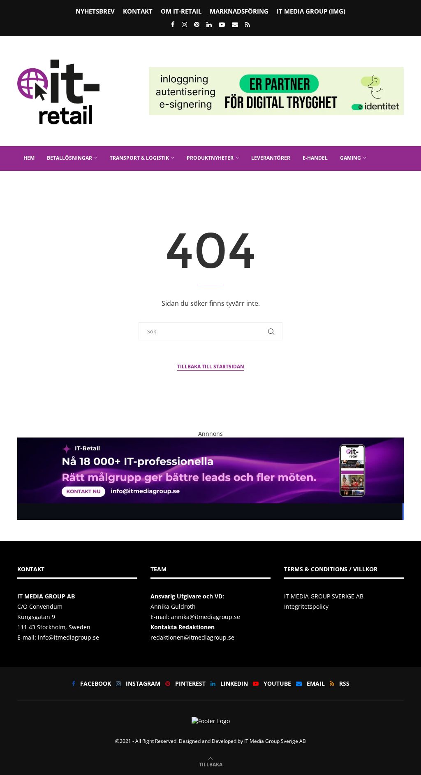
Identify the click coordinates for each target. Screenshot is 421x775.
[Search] (400, 207)
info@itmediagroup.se (68, 637)
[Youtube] (222, 24)
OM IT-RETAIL (181, 11)
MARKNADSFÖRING (239, 11)
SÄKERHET (36, 182)
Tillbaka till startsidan (210, 366)
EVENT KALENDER (82, 182)
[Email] (235, 24)
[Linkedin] (209, 24)
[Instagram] (184, 24)
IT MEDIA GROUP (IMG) (311, 11)
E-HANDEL (315, 157)
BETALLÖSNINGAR (69, 157)
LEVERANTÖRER (270, 157)
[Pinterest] (196, 24)
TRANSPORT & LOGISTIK (139, 157)
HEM (29, 157)
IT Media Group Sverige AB (275, 741)
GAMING (350, 157)
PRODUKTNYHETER (210, 157)
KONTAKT (138, 11)
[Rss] (247, 24)
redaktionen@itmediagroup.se (192, 637)
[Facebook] (173, 24)
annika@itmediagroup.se (205, 617)
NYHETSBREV (95, 11)
